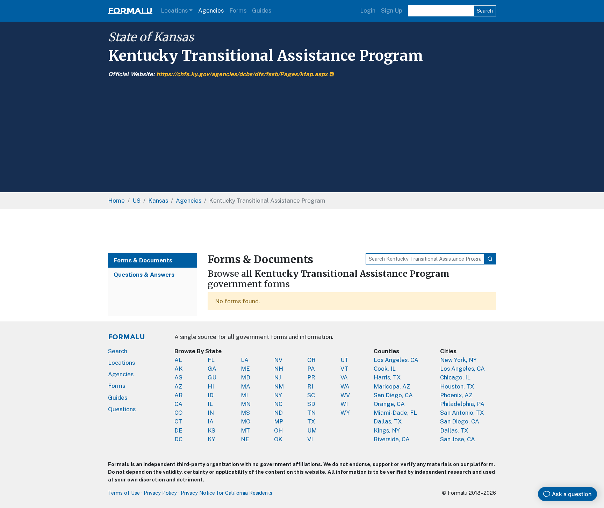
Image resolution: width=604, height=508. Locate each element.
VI (310, 439)
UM (312, 430)
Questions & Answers (144, 274)
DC (178, 439)
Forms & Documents (143, 260)
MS (245, 412)
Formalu (130, 11)
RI (310, 386)
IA (211, 421)
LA (245, 359)
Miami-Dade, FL (395, 412)
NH (278, 368)
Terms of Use (124, 493)
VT (344, 368)
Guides (261, 10)
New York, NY (458, 359)
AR (178, 395)
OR (311, 359)
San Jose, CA (457, 439)
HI (211, 386)
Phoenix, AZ (456, 395)
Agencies (211, 10)
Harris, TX (387, 377)
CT (178, 421)
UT (344, 359)
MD (245, 377)
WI (344, 403)
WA (345, 386)
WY (345, 412)
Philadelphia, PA (462, 403)
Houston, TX (457, 386)
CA (178, 403)
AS (178, 377)
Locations (174, 10)
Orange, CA (389, 403)
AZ (178, 386)
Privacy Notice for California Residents (226, 493)
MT (245, 430)
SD (311, 403)
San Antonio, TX (462, 412)
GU (212, 377)
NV (278, 359)
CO (178, 412)
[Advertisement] (302, 131)
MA (245, 386)
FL (211, 359)
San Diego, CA (393, 395)
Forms (237, 10)
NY (278, 395)
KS (211, 430)
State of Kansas (151, 37)
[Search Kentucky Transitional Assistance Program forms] (490, 258)
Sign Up (391, 10)
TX (311, 421)
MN (246, 403)
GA (212, 368)
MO (245, 421)
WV (345, 395)
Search (485, 11)
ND (278, 412)
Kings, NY (387, 430)
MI (244, 395)
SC (311, 395)
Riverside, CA (392, 439)
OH (278, 430)
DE (178, 430)
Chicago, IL (455, 377)
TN (311, 412)
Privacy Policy (160, 493)
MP (278, 421)
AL (178, 359)
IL (210, 403)
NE (245, 439)
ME (245, 368)
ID (211, 395)
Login (367, 10)
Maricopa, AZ (392, 386)
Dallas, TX (388, 421)
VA (344, 377)
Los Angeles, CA (396, 359)
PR (311, 377)
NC (278, 403)
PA (311, 368)
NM (279, 386)
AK (178, 368)
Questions (122, 409)
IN (211, 412)
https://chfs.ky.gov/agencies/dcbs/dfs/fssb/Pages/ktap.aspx (242, 74)
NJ (277, 377)
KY (211, 439)
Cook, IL (385, 368)
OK (278, 439)
